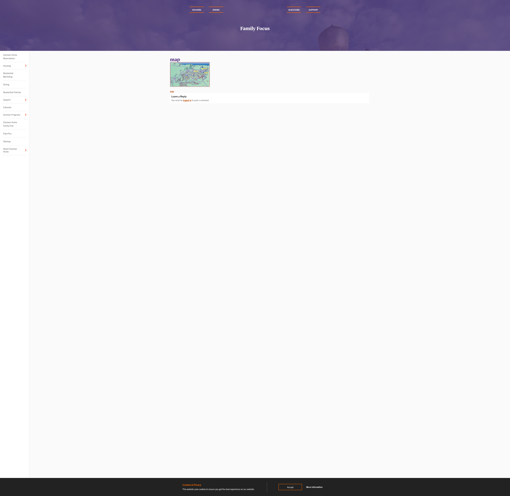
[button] (14, 65)
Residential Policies (12, 92)
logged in (187, 100)
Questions (294, 9)
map (172, 91)
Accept (290, 487)
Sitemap (7, 141)
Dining (216, 9)
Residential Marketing (8, 75)
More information (314, 487)
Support (313, 9)
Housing (196, 9)
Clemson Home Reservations (10, 56)
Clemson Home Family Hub (10, 124)
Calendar (7, 107)
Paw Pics (7, 133)
